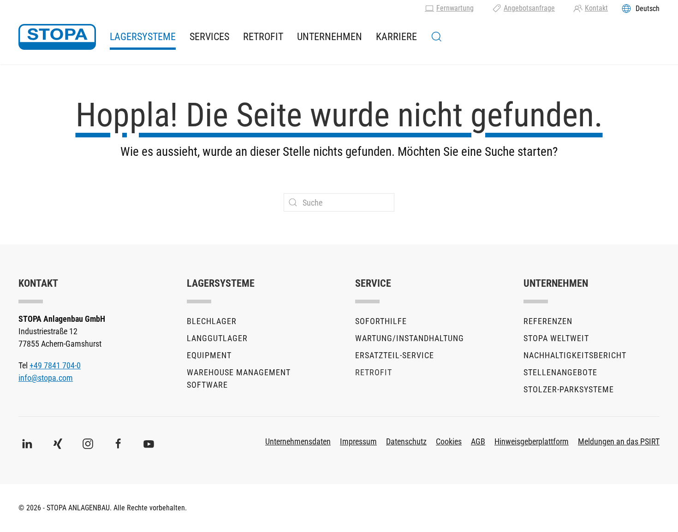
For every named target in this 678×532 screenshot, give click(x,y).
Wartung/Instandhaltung (409, 338)
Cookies (449, 441)
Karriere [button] (396, 36)
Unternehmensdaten (298, 441)
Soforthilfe (381, 321)
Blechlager (212, 321)
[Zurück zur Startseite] (57, 36)
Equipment (209, 355)
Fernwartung (455, 8)
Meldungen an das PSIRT (619, 441)
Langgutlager (217, 338)
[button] (436, 36)
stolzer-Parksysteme (568, 389)
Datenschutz (406, 441)
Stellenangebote (560, 372)
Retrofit (263, 36)
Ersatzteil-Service (394, 355)
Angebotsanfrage (529, 8)
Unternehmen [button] (329, 36)
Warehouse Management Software (239, 378)
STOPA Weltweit (556, 338)
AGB (478, 441)
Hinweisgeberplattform (531, 441)
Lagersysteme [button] (143, 36)
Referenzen (547, 321)
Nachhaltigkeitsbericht (574, 355)
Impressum (358, 441)
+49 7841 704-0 (55, 365)
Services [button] (209, 36)
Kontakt (596, 8)
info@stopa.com (45, 378)
